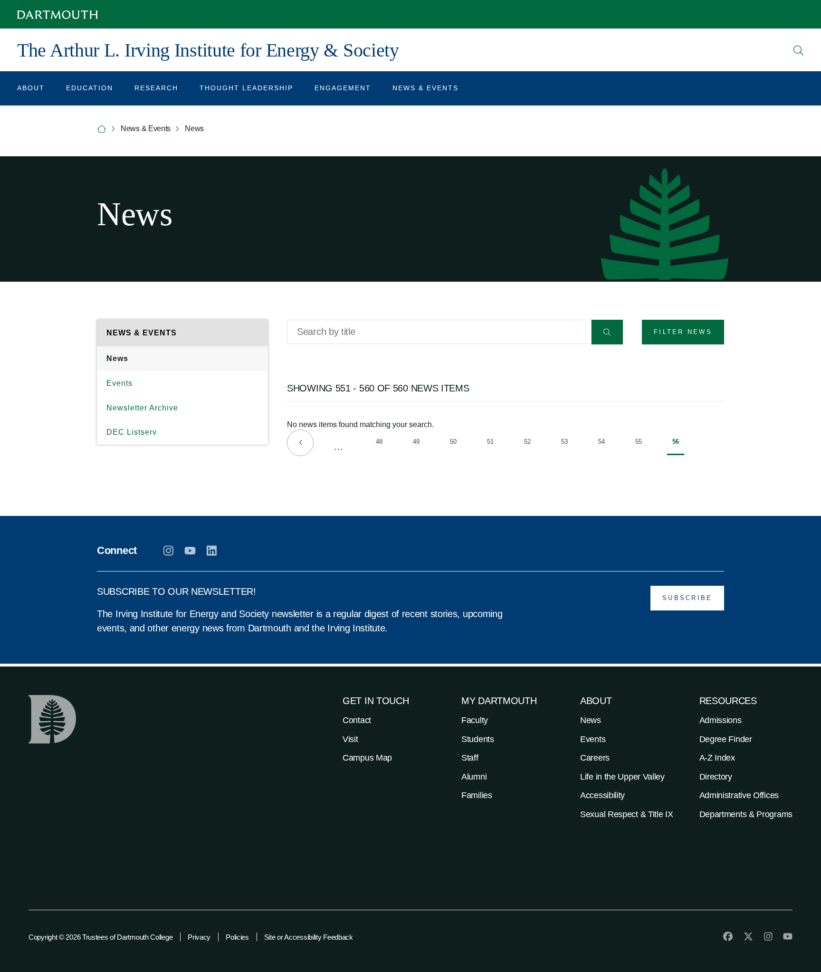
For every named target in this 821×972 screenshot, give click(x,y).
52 (530, 443)
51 (493, 443)
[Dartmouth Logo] (57, 14)
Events (119, 383)
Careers (595, 757)
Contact (357, 720)
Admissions (720, 720)
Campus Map (367, 757)
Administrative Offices (739, 795)
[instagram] (168, 550)
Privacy (199, 937)
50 (456, 443)
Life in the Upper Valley (622, 776)
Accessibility (602, 795)
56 (678, 446)
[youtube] (190, 550)
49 (419, 443)
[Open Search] (798, 50)
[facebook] (728, 936)
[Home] (101, 128)
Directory (715, 776)
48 (382, 443)
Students (477, 739)
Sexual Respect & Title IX (626, 814)
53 (567, 443)
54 (604, 443)
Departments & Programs (745, 814)
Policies (237, 937)
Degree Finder (725, 739)
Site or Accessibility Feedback (308, 937)
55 (641, 443)
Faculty (474, 720)
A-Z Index (717, 757)
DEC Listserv (131, 432)
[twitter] (748, 936)
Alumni (474, 776)
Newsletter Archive (142, 408)
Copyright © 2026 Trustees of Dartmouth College (100, 937)
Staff (469, 757)
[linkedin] (212, 550)
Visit (350, 739)
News (117, 358)
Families (476, 795)
